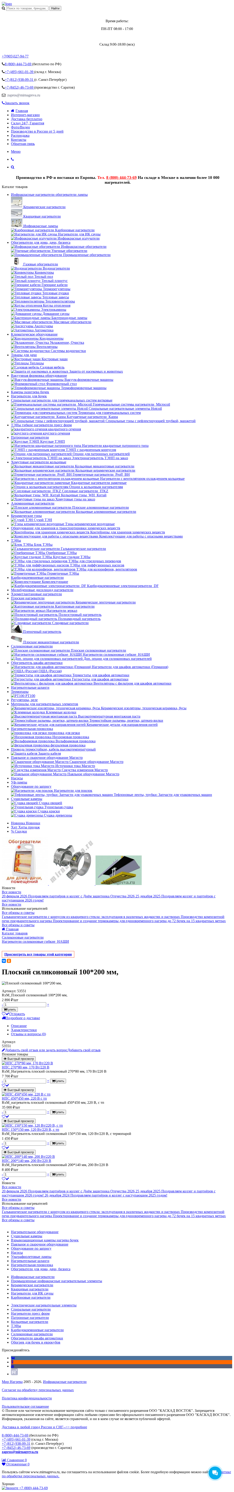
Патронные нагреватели (30, 437)
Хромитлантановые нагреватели (36, 594)
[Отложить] (5, 1085)
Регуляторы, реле (24, 700)
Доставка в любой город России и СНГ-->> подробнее (44, 1427)
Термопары (20, 692)
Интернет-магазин (25, 115)
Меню (16, 151)
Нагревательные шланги (30, 687)
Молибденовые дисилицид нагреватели (42, 590)
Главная (22, 111)
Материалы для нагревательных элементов (44, 704)
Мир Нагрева (12, 1382)
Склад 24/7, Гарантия (27, 123)
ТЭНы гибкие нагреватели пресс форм (41, 425)
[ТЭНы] (7, 4)
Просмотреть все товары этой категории (38, 954)
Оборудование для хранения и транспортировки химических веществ (65, 528)
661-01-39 (19, 72)
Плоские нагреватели (28, 598)
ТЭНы (16, 540)
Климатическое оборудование (34, 334)
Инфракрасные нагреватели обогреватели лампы (49, 195)
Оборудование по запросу (31, 786)
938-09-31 (19, 80)
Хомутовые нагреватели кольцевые (38, 462)
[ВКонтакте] (4, 961)
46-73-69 (19, 87)
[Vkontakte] (13, 1358)
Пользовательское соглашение (25, 1406)
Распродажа (20, 135)
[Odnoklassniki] (12, 1362)
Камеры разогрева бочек (30, 392)
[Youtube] (12, 1366)
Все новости (11, 892)
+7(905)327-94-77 (15, 56)
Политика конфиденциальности (27, 1398)
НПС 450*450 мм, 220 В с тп (24, 1098)
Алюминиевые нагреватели (32, 503)
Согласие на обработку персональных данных (38, 1390)
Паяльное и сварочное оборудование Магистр (47, 758)
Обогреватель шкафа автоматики (37, 663)
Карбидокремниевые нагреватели (37, 577)
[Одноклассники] (9, 961)
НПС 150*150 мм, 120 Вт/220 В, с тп (30, 1129)
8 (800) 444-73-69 (121, 177)
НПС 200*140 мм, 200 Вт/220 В (26, 1161)
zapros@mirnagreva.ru (23, 95)
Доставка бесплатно (26, 119)
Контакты (18, 140)
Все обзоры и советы (18, 913)
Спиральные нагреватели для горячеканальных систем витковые (61, 400)
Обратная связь (23, 144)
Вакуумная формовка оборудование (39, 375)
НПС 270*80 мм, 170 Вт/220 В (25, 1067)
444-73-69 (18, 64)
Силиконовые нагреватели (32, 646)
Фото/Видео (20, 127)
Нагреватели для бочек (29, 396)
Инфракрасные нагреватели (65, 1382)
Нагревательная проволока (32, 729)
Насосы (17, 778)
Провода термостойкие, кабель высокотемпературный (53, 749)
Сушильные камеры (26, 799)
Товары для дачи (24, 355)
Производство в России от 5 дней (37, 131)
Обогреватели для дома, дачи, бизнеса (40, 242)
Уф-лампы (19, 782)
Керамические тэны (26, 516)
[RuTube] (14, 1374)
